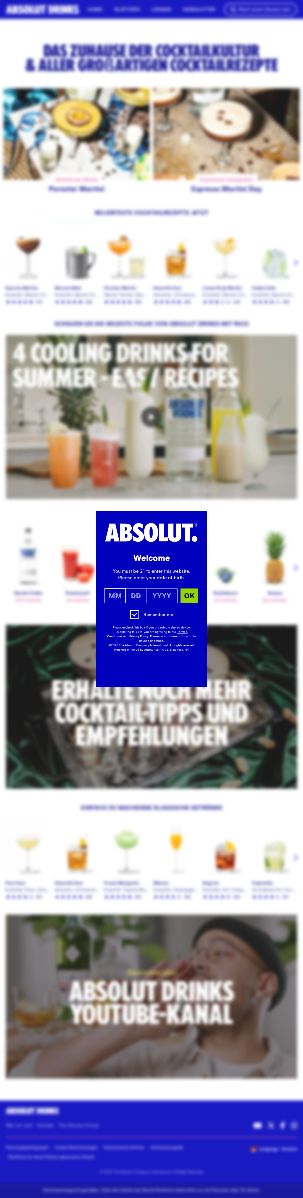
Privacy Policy (138, 636)
